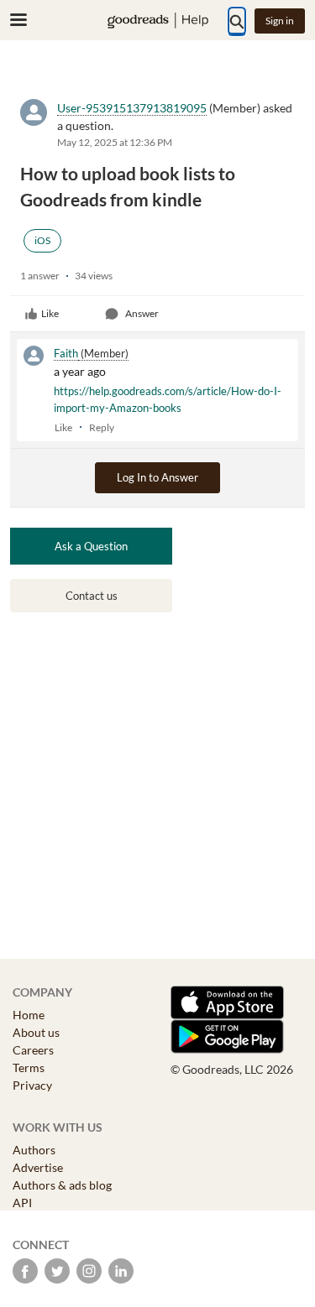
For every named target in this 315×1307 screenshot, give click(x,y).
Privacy (32, 1085)
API (22, 1202)
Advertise (38, 1167)
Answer (142, 313)
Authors (34, 1150)
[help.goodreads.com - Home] (158, 21)
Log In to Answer (157, 477)
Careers (33, 1050)
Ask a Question (91, 546)
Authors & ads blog (62, 1185)
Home (29, 1015)
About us (36, 1032)
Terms (29, 1067)
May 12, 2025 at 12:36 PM (114, 142)
